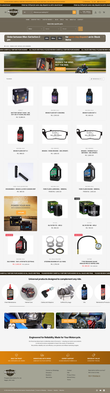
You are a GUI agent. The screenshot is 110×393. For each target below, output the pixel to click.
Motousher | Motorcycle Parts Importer (16, 390)
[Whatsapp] (100, 12)
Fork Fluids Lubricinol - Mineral (55, 189)
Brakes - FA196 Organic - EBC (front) (55, 151)
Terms (69, 379)
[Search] (80, 29)
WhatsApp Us (96, 376)
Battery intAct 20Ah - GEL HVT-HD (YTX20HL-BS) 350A (20, 113)
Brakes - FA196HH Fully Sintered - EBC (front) (89, 151)
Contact (69, 370)
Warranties (49, 377)
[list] (55, 358)
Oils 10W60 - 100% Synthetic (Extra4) (20, 261)
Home (7, 46)
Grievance (49, 372)
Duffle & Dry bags (66, 302)
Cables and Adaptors (47, 302)
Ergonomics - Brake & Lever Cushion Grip (21, 189)
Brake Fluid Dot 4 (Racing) (55, 113)
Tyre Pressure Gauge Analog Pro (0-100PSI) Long (89, 262)
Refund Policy (71, 377)
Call (95, 1)
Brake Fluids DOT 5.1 (20, 151)
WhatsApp (87, 1)
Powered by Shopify (30, 390)
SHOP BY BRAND (47, 19)
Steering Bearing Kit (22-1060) (55, 261)
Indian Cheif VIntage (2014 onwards (20, 46)
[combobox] (54, 12)
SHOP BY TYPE (35, 19)
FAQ (68, 372)
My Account (102, 1)
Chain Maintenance (10, 302)
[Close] (104, 37)
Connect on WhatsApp (52, 370)
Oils (84, 302)
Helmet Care (29, 302)
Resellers (48, 375)
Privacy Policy (71, 375)
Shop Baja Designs (18, 321)
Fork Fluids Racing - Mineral (89, 189)
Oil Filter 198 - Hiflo (89, 225)
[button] (5, 12)
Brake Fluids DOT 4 (89, 113)
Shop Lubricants (69, 321)
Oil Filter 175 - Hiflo (55, 225)
